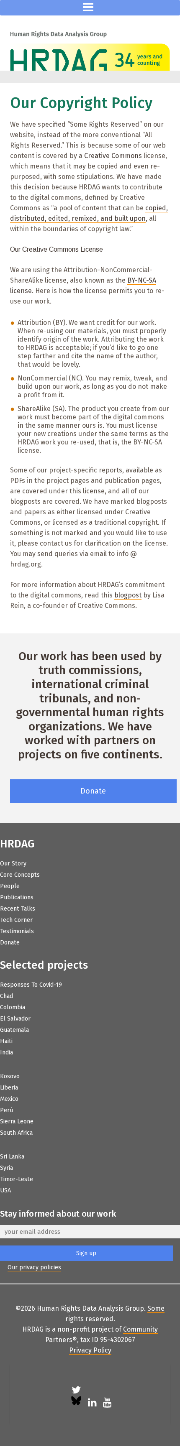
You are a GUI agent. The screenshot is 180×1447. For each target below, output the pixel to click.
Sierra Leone (16, 1121)
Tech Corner (16, 920)
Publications (16, 897)
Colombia (12, 1007)
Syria (6, 1167)
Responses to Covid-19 (31, 984)
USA (5, 1190)
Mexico (9, 1098)
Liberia (9, 1087)
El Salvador (15, 1018)
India (6, 1052)
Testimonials (17, 931)
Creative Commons (113, 156)
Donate (93, 791)
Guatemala (14, 1030)
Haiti (6, 1041)
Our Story (13, 863)
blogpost (127, 595)
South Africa (16, 1132)
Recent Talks (17, 908)
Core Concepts (20, 874)
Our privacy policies (34, 1267)
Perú (6, 1110)
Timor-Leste (16, 1179)
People (10, 886)
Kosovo (10, 1076)
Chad (6, 996)
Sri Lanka (12, 1156)
